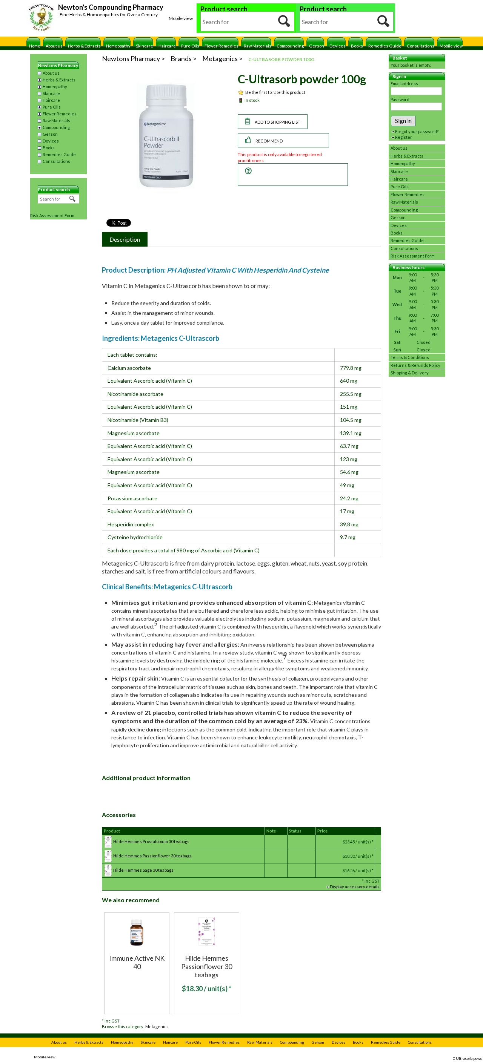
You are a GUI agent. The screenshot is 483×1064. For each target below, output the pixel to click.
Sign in (403, 120)
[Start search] (284, 21)
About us (54, 45)
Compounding (290, 45)
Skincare (144, 45)
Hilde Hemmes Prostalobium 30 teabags (151, 841)
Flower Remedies (221, 45)
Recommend (269, 140)
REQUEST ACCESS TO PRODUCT (281, 174)
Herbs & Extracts (84, 45)
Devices (337, 45)
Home (34, 45)
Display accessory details (355, 886)
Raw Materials (257, 45)
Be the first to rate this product (275, 92)
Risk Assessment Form (52, 215)
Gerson (316, 45)
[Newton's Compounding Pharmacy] (41, 18)
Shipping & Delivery (410, 372)
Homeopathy (118, 45)
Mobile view (181, 18)
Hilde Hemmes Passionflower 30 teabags (152, 855)
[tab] (125, 239)
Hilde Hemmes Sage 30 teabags (143, 870)
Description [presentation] (124, 239)
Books (357, 45)
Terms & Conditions (410, 357)
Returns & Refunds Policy (415, 365)
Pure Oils (190, 45)
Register (403, 137)
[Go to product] (137, 930)
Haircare (167, 45)
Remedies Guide (384, 45)
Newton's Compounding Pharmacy (110, 7)
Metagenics (157, 1026)
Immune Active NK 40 (137, 962)
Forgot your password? (416, 131)
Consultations (420, 45)
